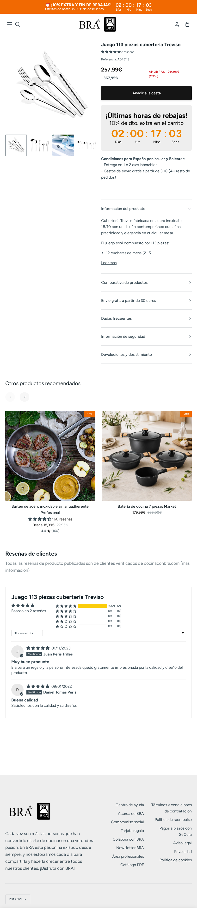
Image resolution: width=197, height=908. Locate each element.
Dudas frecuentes (116, 318)
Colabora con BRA (128, 839)
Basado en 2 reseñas (28, 611)
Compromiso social (127, 822)
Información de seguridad (123, 336)
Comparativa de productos (124, 282)
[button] (111, 52)
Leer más (109, 262)
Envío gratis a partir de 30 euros (128, 300)
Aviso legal (182, 843)
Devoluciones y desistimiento (126, 354)
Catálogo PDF (132, 865)
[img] (38, 648)
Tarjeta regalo (132, 830)
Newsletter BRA (130, 847)
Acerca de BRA (131, 813)
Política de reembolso (173, 819)
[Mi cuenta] (176, 24)
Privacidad (183, 851)
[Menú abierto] (9, 24)
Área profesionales (128, 856)
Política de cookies (176, 860)
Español (16, 899)
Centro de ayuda (130, 805)
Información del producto (123, 208)
